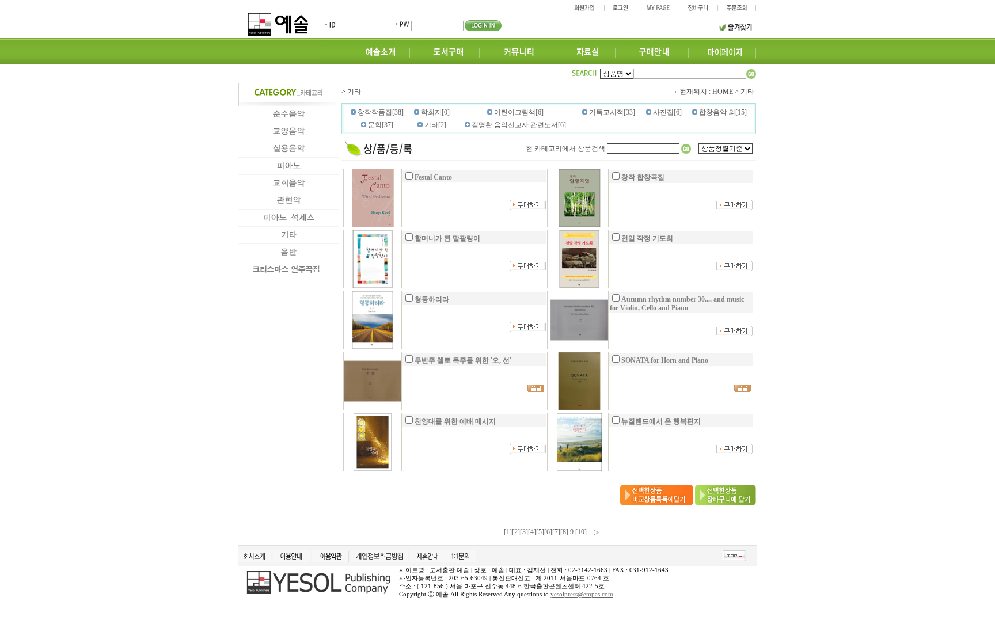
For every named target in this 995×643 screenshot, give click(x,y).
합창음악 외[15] (722, 112)
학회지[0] (434, 112)
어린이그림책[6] (518, 112)
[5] (540, 532)
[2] (516, 532)
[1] (508, 532)
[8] (564, 532)
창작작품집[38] (380, 112)
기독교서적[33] (611, 112)
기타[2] (434, 125)
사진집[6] (666, 112)
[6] (548, 532)
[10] (581, 532)
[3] (524, 532)
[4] (532, 532)
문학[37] (379, 125)
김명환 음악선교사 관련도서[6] (518, 125)
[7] (556, 532)
